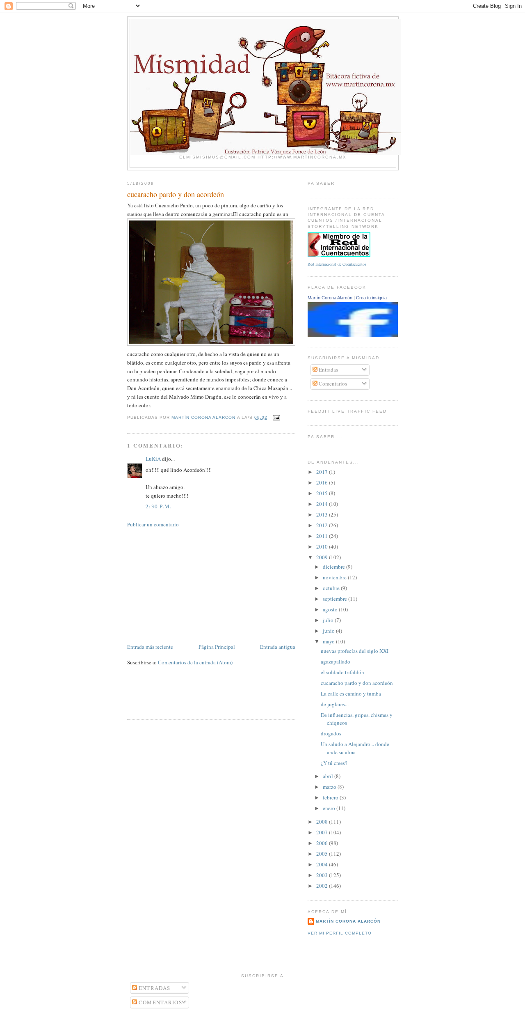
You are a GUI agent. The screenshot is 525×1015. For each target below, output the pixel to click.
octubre (332, 588)
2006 (322, 843)
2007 (322, 832)
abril (328, 776)
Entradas (327, 369)
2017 (322, 471)
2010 (322, 546)
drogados (331, 733)
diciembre (334, 566)
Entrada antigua (277, 646)
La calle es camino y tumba (351, 693)
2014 (322, 504)
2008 (322, 821)
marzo (330, 786)
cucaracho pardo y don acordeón (357, 683)
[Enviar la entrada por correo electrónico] (276, 417)
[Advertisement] (188, 584)
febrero (331, 797)
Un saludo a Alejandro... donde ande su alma (355, 748)
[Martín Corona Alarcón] (364, 334)
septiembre (335, 598)
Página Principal (217, 646)
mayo (329, 641)
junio (329, 630)
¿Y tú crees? (334, 763)
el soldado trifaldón (342, 672)
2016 (322, 482)
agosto (331, 609)
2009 (322, 557)
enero (329, 808)
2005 (322, 853)
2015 (322, 493)
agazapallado (335, 661)
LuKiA (153, 458)
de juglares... (335, 704)
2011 (322, 536)
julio (329, 620)
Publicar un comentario (153, 524)
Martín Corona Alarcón (330, 297)
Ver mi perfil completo (340, 933)
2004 (322, 864)
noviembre (335, 577)
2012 (322, 525)
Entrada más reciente (150, 646)
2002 (322, 885)
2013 (322, 514)
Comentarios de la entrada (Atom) (195, 662)
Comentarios (332, 383)
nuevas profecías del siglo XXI (354, 650)
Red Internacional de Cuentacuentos (337, 264)
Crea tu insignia (371, 297)
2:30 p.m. (159, 506)
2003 (322, 875)
